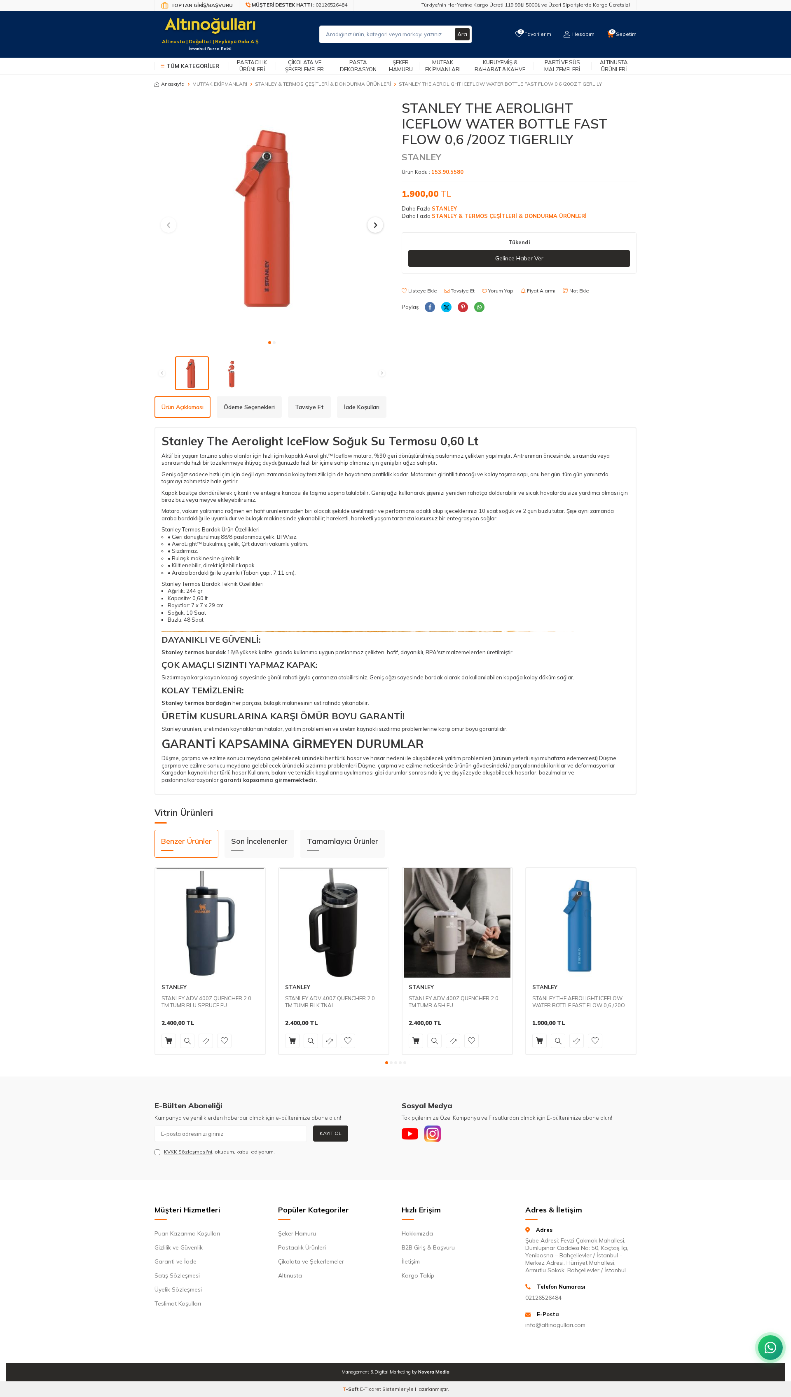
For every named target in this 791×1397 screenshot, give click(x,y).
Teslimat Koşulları (177, 1303)
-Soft (351, 1389)
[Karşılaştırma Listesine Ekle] (206, 1041)
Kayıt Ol (331, 1133)
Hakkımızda (417, 1233)
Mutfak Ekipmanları (443, 66)
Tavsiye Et (462, 291)
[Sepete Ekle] (168, 1041)
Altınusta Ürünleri (614, 66)
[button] (269, 342)
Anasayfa (173, 84)
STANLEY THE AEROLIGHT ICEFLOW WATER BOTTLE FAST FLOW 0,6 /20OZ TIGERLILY (500, 84)
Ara (462, 34)
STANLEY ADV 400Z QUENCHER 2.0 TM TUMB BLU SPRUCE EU (206, 1002)
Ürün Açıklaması (182, 407)
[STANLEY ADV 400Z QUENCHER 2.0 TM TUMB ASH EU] (457, 923)
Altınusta (290, 1275)
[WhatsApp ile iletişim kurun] (770, 1347)
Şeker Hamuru (401, 66)
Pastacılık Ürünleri (252, 66)
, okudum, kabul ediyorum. (219, 1152)
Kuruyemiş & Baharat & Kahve (500, 66)
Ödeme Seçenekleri (249, 407)
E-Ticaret (370, 1389)
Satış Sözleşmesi (177, 1275)
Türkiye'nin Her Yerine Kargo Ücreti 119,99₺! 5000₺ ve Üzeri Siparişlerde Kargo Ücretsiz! (525, 5)
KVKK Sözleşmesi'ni (188, 1152)
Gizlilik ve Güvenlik (178, 1247)
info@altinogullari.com (555, 1325)
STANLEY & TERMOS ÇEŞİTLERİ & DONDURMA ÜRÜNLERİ (323, 84)
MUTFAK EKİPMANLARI (219, 84)
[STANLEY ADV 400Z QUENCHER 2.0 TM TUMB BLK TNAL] (333, 923)
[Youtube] (410, 1134)
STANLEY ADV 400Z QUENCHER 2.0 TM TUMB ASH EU (453, 1002)
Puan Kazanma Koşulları (187, 1233)
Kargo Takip (418, 1275)
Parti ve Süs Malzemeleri (562, 66)
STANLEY (421, 157)
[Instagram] (432, 1134)
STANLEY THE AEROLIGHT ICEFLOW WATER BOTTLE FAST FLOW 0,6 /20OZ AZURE (580, 1002)
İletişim (411, 1261)
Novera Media (433, 1372)
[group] (271, 217)
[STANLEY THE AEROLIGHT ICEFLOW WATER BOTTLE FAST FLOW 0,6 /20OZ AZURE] (581, 923)
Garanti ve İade (175, 1261)
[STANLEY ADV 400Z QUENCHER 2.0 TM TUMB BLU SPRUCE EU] (210, 923)
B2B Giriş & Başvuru (428, 1247)
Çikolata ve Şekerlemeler (304, 66)
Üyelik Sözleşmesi (178, 1289)
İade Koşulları (361, 407)
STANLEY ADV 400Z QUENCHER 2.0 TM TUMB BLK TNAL (330, 1002)
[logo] (210, 29)
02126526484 (543, 1297)
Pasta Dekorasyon (358, 66)
